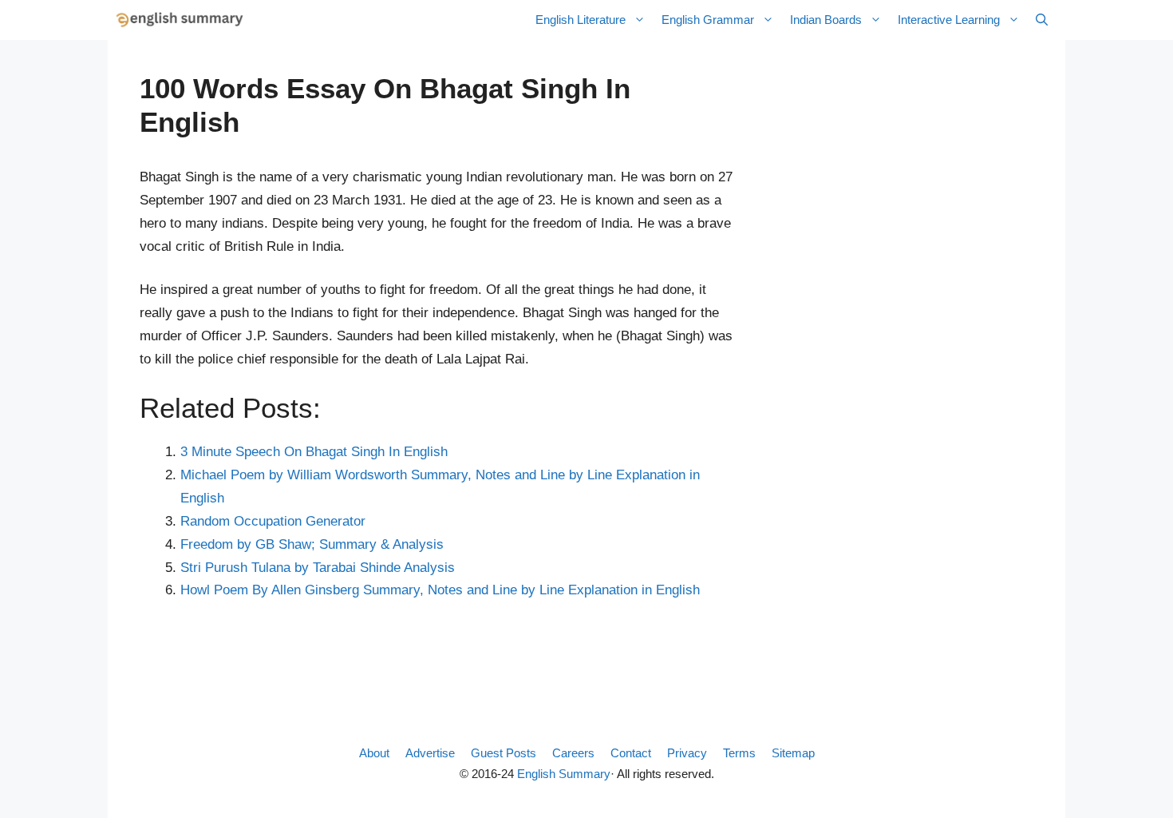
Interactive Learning (949, 19)
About (374, 753)
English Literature (580, 19)
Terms (739, 753)
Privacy (687, 753)
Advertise (430, 753)
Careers (573, 753)
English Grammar (708, 19)
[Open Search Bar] (1042, 20)
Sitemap (793, 753)
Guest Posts (503, 753)
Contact (630, 753)
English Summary (563, 773)
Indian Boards (826, 19)
